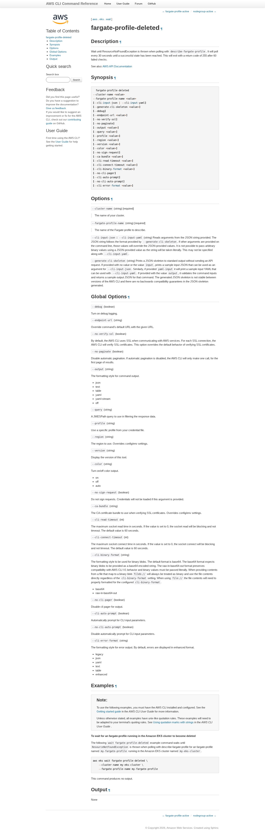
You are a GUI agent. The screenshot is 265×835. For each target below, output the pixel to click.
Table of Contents (62, 30)
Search (76, 79)
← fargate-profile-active (175, 11)
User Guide (122, 3)
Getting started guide (109, 711)
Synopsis (55, 44)
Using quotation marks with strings (173, 722)
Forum (138, 3)
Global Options (58, 51)
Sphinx (214, 827)
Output (53, 58)
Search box (52, 74)
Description (56, 40)
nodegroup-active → (204, 11)
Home (107, 3)
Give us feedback (56, 108)
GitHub (152, 3)
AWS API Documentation (117, 66)
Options (54, 48)
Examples (55, 55)
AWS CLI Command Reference (72, 4)
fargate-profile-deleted (58, 37)
